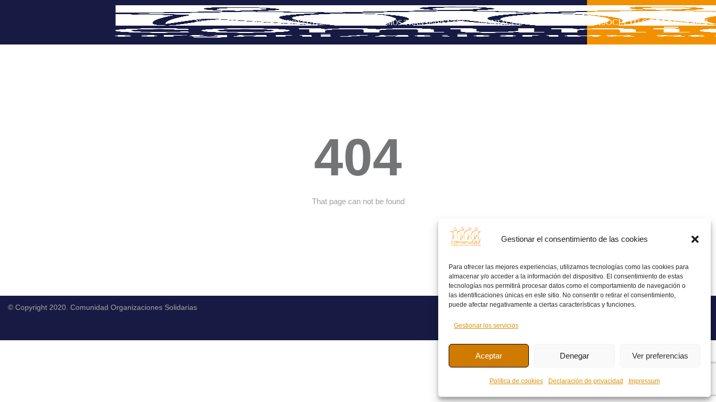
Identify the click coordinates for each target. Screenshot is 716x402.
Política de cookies (516, 381)
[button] (695, 239)
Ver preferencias (660, 355)
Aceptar (488, 355)
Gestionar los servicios (486, 325)
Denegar (574, 355)
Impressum (644, 381)
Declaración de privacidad (585, 381)
